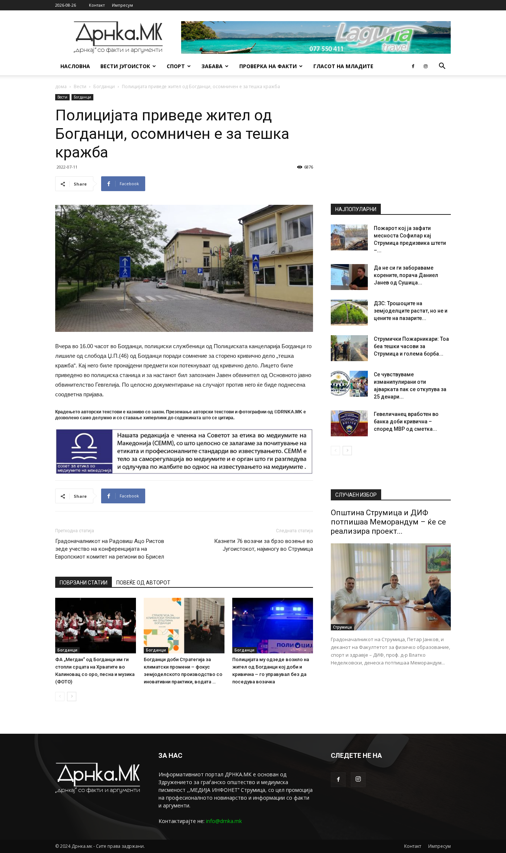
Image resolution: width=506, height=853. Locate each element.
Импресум (122, 5)
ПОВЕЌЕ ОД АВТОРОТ (143, 583)
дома (61, 86)
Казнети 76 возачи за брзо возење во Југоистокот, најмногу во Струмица (263, 545)
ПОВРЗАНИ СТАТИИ (83, 583)
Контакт (97, 5)
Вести (80, 86)
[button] (442, 66)
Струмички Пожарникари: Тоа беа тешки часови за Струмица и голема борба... (411, 346)
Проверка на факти (268, 66)
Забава (212, 66)
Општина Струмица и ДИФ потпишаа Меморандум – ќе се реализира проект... (388, 522)
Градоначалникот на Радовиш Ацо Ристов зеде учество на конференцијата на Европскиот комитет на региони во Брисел (109, 549)
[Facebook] (413, 66)
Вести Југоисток (125, 66)
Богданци (104, 86)
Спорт (176, 66)
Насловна (75, 66)
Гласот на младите (343, 66)
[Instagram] (425, 66)
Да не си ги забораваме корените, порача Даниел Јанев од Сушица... (406, 275)
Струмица (342, 627)
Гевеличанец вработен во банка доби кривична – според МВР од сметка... (406, 421)
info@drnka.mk (224, 820)
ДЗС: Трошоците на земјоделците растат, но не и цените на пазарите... (410, 310)
